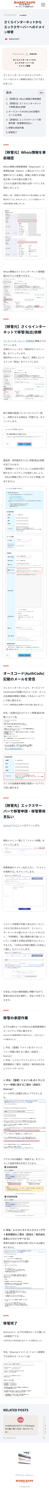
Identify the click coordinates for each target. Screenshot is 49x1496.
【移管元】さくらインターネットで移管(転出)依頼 (24, 105)
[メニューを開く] (43, 4)
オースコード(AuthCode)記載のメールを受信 (24, 113)
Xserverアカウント (12, 825)
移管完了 (12, 132)
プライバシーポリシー (24, 1475)
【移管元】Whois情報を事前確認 (24, 98)
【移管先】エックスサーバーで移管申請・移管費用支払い (24, 121)
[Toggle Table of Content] (40, 92)
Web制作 (23, 15)
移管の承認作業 (16, 127)
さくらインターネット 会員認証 (18, 340)
